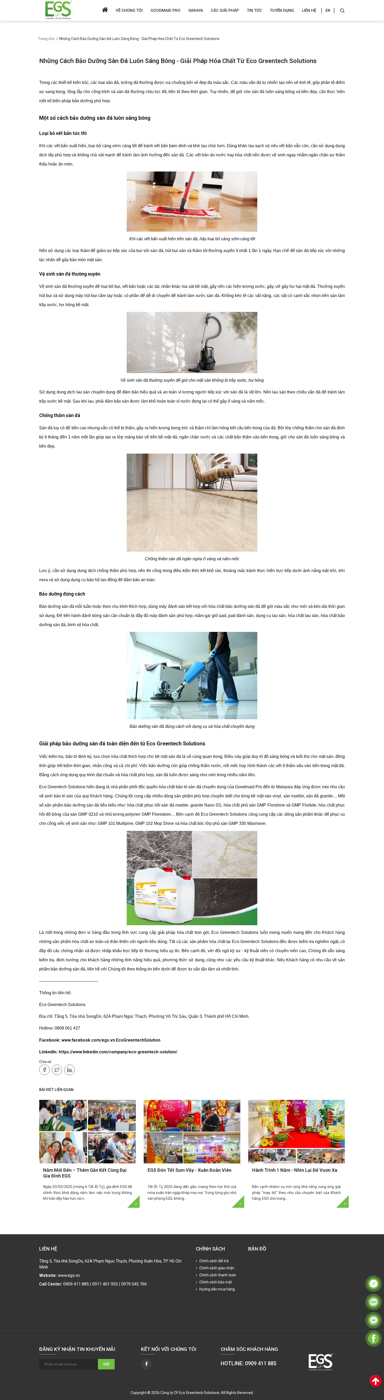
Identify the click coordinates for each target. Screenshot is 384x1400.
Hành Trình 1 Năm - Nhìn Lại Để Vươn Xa (294, 1170)
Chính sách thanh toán (217, 1275)
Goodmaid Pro (165, 10)
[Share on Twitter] (57, 1070)
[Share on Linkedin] (69, 1070)
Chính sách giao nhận (216, 1268)
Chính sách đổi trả (214, 1261)
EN (327, 10)
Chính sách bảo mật (215, 1282)
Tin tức (254, 10)
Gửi (106, 1364)
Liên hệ (309, 10)
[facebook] (146, 1364)
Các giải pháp (225, 10)
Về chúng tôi (129, 10)
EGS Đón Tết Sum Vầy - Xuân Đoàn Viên (189, 1170)
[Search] (342, 10)
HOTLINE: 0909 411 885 (248, 1363)
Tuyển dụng (282, 10)
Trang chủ (46, 39)
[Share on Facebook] (44, 1070)
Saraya (195, 10)
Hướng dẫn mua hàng (217, 1289)
